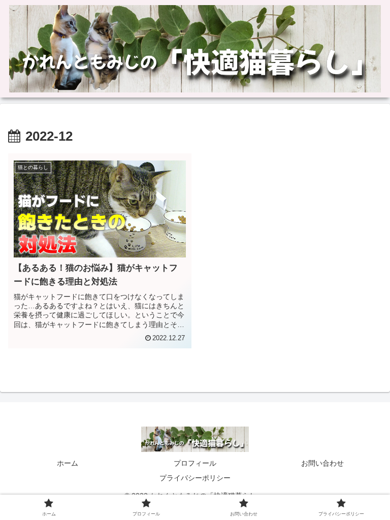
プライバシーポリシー (195, 478)
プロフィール (195, 463)
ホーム (67, 463)
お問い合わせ (322, 463)
